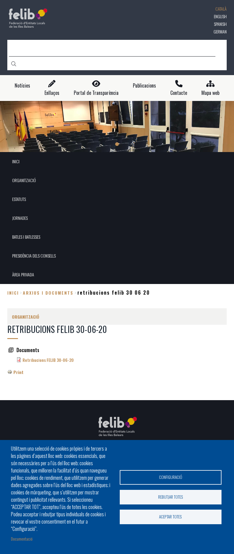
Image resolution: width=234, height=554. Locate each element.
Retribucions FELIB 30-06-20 (48, 360)
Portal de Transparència (96, 93)
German (220, 31)
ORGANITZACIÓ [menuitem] (24, 180)
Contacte (178, 93)
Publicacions (144, 85)
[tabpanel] (117, 126)
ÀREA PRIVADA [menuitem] (23, 274)
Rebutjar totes (170, 497)
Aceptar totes (170, 517)
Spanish (220, 24)
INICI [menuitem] (16, 161)
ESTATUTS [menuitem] (19, 199)
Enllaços (51, 93)
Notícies (22, 85)
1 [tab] (117, 144)
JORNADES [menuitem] (20, 218)
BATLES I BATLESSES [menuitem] (26, 237)
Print (18, 372)
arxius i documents (48, 292)
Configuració (170, 477)
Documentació (22, 538)
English (220, 16)
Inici (13, 292)
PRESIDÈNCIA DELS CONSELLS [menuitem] (34, 255)
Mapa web (210, 93)
